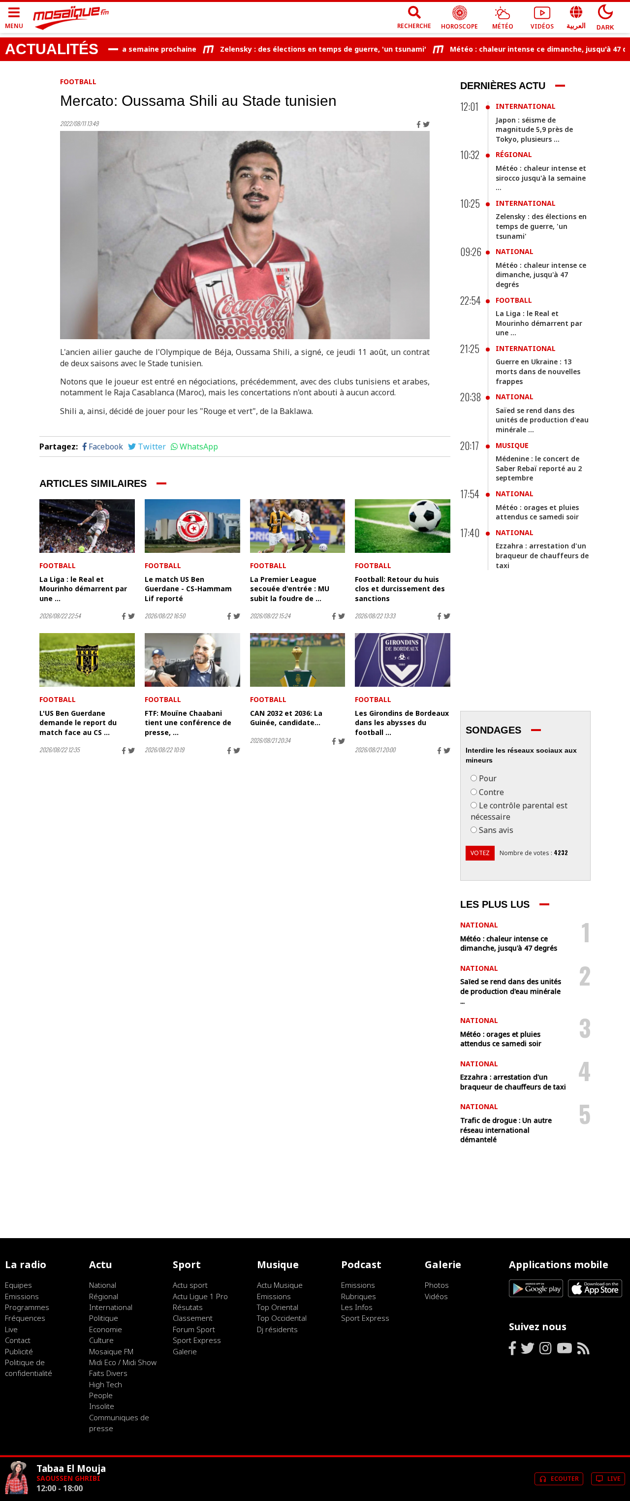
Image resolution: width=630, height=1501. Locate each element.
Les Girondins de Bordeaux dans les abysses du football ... (402, 722)
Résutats (188, 1307)
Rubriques (358, 1296)
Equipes (18, 1285)
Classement (193, 1318)
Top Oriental (277, 1307)
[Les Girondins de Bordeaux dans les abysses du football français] (402, 660)
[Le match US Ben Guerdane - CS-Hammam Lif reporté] (192, 526)
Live (11, 1329)
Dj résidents (277, 1329)
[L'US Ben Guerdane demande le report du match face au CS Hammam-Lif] (87, 660)
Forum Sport (194, 1329)
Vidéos (436, 1296)
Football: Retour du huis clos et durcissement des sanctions (400, 589)
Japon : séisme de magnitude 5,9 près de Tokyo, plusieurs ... (534, 129)
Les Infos (357, 1307)
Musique (512, 445)
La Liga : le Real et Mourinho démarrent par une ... (83, 589)
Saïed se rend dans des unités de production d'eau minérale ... (542, 420)
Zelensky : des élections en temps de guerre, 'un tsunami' (300, 49)
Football (78, 81)
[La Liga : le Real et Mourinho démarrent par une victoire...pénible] (87, 526)
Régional (514, 154)
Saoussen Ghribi (68, 1478)
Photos (437, 1285)
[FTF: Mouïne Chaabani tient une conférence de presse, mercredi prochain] (192, 660)
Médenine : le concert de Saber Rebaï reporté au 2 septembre (539, 468)
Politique (103, 1318)
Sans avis (496, 830)
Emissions (22, 1296)
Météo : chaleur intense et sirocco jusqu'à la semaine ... (541, 177)
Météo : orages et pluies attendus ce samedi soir (537, 512)
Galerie (185, 1351)
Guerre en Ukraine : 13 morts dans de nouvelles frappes (538, 371)
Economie (105, 1329)
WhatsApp (199, 446)
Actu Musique (280, 1285)
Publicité (19, 1351)
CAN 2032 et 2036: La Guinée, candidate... (286, 718)
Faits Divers (108, 1373)
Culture (101, 1340)
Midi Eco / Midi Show (123, 1362)
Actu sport (190, 1285)
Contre (491, 792)
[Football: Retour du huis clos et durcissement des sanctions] (402, 526)
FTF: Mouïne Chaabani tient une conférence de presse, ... (188, 722)
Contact (18, 1340)
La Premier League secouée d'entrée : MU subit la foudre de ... (289, 589)
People (101, 1395)
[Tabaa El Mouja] (17, 1491)
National (515, 251)
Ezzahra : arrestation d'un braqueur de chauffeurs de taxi (542, 555)
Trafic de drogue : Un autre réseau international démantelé (506, 1130)
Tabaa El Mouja (71, 1468)
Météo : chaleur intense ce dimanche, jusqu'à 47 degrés (526, 49)
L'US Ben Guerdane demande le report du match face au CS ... (78, 722)
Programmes (27, 1307)
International (526, 106)
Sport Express (197, 1340)
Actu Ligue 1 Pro (200, 1296)
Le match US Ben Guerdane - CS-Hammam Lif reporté (188, 589)
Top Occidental (282, 1318)
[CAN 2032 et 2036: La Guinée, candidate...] (298, 660)
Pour (488, 778)
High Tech (105, 1384)
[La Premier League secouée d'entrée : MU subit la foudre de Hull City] (298, 526)
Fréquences (25, 1318)
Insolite (101, 1406)
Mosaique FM (111, 1351)
